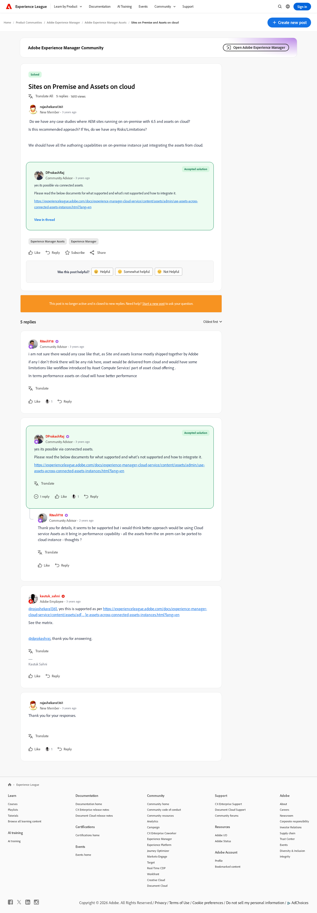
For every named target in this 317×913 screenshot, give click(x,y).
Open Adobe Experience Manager (259, 47)
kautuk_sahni (50, 596)
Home (7, 22)
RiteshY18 (46, 341)
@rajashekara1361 (42, 608)
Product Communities (29, 22)
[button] (289, 22)
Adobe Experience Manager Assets (106, 22)
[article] (120, 372)
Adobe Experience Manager (63, 22)
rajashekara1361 (51, 106)
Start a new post (153, 303)
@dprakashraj (39, 638)
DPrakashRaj (55, 172)
